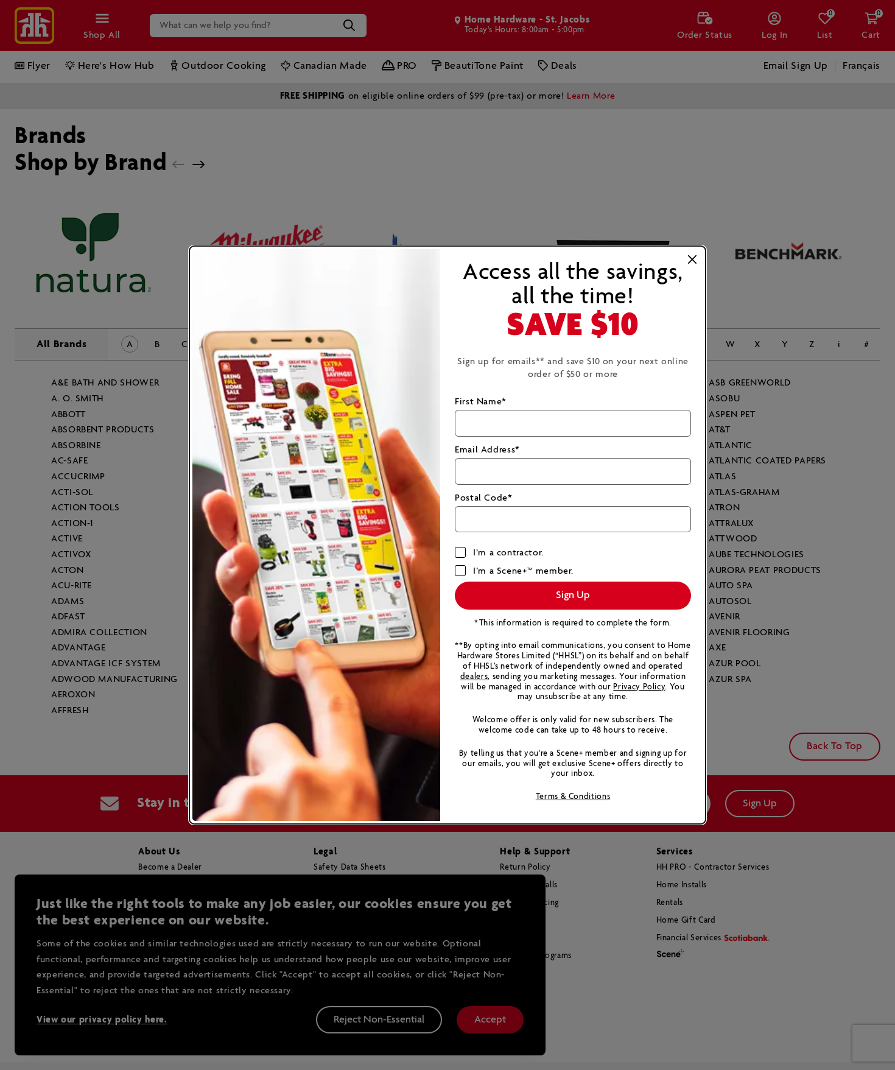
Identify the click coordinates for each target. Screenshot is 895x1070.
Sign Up (573, 595)
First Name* (481, 401)
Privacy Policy (639, 687)
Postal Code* (484, 498)
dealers (474, 677)
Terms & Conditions (573, 797)
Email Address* (487, 450)
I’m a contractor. (508, 552)
